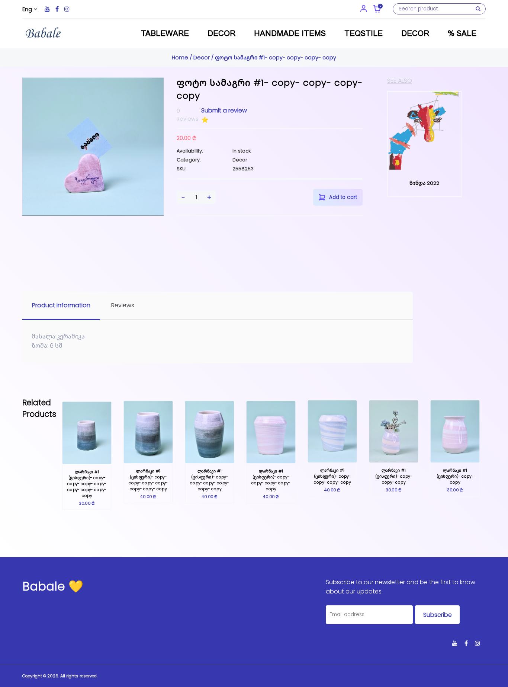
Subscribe (437, 615)
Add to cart (343, 197)
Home (181, 57)
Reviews (122, 305)
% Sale (462, 33)
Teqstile (363, 33)
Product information (61, 305)
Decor (221, 33)
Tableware (165, 33)
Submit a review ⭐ (224, 115)
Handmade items (290, 33)
